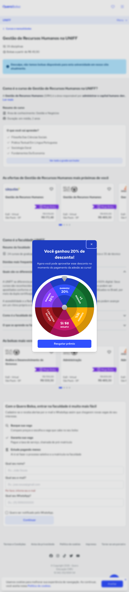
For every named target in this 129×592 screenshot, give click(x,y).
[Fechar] (91, 244)
